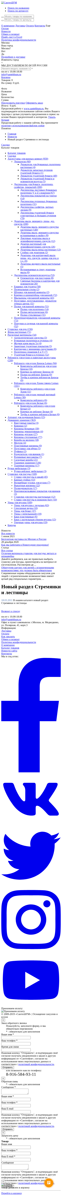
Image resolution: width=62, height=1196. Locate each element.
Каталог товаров (17, 153)
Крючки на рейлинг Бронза (37, 371)
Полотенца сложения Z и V (30, 352)
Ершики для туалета (27, 286)
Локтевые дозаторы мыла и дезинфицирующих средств (37, 239)
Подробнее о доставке (13, 57)
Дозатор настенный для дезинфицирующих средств (37, 245)
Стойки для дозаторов (34, 252)
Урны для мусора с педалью (31, 505)
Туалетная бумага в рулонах (31, 354)
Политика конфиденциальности (18, 40)
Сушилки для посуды (22, 474)
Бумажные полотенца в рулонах (33, 340)
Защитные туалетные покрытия (33, 346)
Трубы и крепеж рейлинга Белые (40, 414)
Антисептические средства (30, 337)
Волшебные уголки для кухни (32, 482)
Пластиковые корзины (28, 445)
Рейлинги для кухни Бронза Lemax (35, 363)
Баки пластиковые (25, 516)
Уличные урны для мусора (30, 522)
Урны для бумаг (25, 511)
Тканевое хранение (27, 462)
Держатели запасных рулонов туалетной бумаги (36, 171)
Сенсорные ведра (26, 508)
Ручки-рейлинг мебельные (30, 471)
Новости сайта (9, 650)
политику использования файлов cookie (23, 125)
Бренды (12, 525)
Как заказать (8, 636)
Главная (12, 133)
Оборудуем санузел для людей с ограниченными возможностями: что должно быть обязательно (27, 569)
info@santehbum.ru (11, 74)
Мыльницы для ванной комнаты (34, 298)
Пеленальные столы (26, 289)
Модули (20, 442)
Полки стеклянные (33, 315)
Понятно (6, 128)
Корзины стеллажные (28, 437)
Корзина (5, 77)
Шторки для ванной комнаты (31, 292)
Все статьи (7, 550)
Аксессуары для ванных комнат (28, 158)
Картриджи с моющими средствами (35, 349)
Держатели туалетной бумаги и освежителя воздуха (37, 180)
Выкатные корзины (27, 485)
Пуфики (20, 451)
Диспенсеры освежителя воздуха (34, 275)
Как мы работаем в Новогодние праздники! (25, 544)
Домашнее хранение (22, 420)
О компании (8, 25)
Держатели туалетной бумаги (38, 175)
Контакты (39, 25)
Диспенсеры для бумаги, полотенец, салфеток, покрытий (33, 185)
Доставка (20, 25)
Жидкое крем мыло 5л (27, 343)
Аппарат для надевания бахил (26, 417)
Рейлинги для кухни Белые (30, 403)
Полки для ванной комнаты (31, 306)
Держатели (22, 161)
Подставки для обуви (27, 448)
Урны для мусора (20, 502)
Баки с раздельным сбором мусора (35, 519)
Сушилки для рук (20, 329)
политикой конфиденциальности (36, 1064)
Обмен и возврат (10, 34)
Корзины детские (26, 434)
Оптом (5, 28)
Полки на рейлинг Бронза (36, 374)
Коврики (20, 425)
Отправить (8, 1067)
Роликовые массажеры (28, 457)
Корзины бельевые (26, 428)
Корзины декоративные (28, 431)
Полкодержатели (25, 488)
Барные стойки (24, 479)
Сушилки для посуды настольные (34, 496)
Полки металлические (34, 312)
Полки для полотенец (34, 309)
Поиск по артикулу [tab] (18, 10)
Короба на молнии (26, 440)
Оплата (30, 25)
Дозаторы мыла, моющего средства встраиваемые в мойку (39, 234)
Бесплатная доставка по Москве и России (23, 539)
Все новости (8, 533)
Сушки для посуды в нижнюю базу (35, 499)
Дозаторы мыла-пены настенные (40, 249)
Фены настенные (19, 332)
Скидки (5, 144)
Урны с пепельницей (27, 514)
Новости (6, 31)
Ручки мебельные (19, 468)
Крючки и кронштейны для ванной (35, 295)
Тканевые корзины (26, 465)
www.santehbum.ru (34, 108)
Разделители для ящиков (29, 454)
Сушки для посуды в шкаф (31, 477)
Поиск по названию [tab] (18, 8)
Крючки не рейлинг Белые (36, 411)
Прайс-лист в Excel (11, 37)
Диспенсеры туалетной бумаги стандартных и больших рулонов (38, 215)
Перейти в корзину (11, 85)
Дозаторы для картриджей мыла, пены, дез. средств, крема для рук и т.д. (39, 258)
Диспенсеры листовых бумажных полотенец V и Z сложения (38, 191)
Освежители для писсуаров (37, 278)
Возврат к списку (10, 611)
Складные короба (26, 460)
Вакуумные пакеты (26, 423)
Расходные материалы (22, 335)
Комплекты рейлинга (33, 400)
